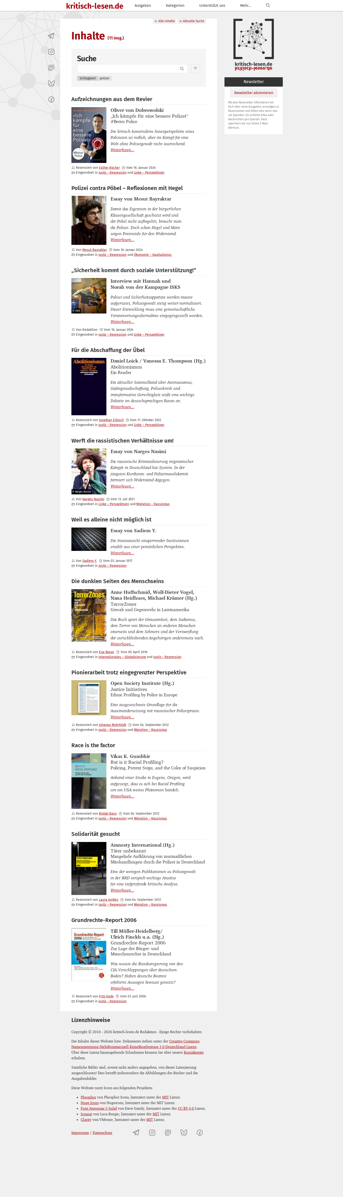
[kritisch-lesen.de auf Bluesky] (51, 83)
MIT (165, 1097)
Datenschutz (102, 1132)
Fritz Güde (106, 996)
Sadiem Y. (89, 561)
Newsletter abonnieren (253, 93)
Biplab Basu (108, 814)
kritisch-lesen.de (94, 6)
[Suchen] (268, 5)
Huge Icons (90, 1102)
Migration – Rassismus (153, 504)
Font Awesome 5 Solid (99, 1108)
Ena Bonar (106, 652)
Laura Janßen (108, 900)
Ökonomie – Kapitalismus (153, 255)
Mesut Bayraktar (94, 250)
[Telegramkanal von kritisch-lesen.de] (51, 36)
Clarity (86, 1119)
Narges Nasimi (93, 499)
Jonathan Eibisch (111, 420)
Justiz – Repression (112, 173)
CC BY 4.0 (186, 1108)
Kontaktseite (194, 1052)
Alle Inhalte (166, 21)
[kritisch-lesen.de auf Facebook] (51, 99)
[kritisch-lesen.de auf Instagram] (51, 52)
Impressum (80, 1132)
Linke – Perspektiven (149, 173)
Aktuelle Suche (193, 21)
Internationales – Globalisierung (122, 657)
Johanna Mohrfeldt (112, 725)
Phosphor (88, 1097)
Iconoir (86, 1114)
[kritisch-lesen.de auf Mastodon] (51, 68)
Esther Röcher (109, 168)
